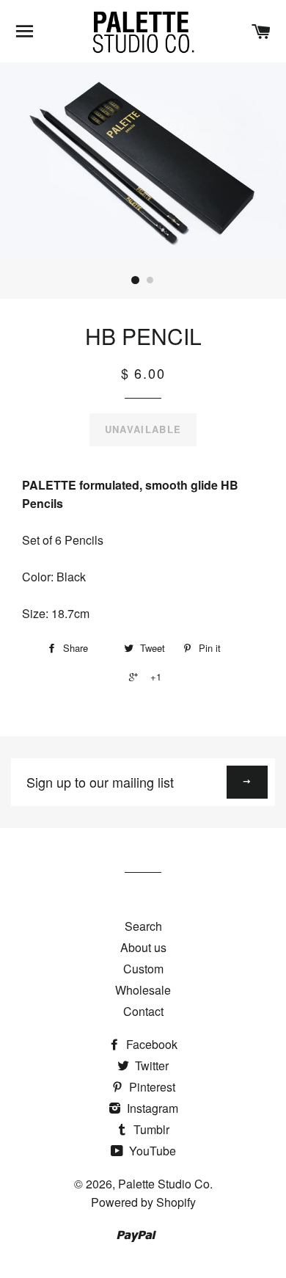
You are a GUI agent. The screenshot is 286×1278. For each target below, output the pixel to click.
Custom (143, 968)
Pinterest (150, 1086)
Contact (143, 1011)
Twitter (150, 1065)
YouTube (151, 1150)
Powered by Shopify (143, 1202)
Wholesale (143, 989)
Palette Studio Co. (165, 1183)
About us (143, 947)
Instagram (151, 1108)
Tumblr (150, 1129)
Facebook (150, 1044)
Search (143, 926)
